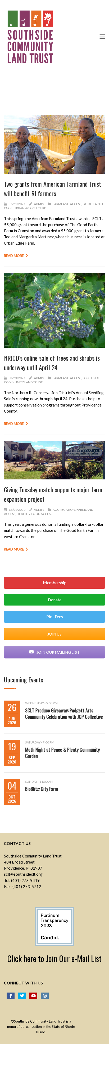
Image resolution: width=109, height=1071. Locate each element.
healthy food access (34, 514)
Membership (54, 582)
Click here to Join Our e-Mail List (54, 958)
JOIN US (54, 634)
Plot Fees (54, 616)
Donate (54, 599)
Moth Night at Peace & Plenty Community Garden (62, 752)
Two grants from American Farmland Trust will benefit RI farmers (52, 188)
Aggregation (64, 510)
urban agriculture (30, 208)
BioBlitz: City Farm (41, 788)
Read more (14, 256)
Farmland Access (67, 204)
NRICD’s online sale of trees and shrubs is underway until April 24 (52, 362)
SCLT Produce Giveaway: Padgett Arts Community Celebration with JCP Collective (64, 713)
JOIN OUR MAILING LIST (58, 652)
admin (39, 204)
